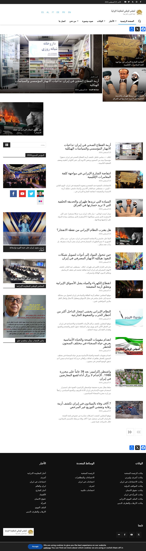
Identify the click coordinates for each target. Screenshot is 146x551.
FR (63, 12)
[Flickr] (119, 534)
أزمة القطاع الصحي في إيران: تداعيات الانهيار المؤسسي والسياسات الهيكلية (87, 146)
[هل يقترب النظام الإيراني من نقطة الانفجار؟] (21, 119)
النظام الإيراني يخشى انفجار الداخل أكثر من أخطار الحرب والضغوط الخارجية (84, 313)
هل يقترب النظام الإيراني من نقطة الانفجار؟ (84, 230)
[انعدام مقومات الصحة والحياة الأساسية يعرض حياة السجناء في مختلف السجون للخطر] (129, 346)
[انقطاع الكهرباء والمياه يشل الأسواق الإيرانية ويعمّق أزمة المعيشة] (129, 289)
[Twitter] (138, 534)
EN (69, 12)
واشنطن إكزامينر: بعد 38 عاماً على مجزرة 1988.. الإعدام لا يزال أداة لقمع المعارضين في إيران (85, 375)
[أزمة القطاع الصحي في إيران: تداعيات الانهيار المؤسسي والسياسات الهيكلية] (51, 63)
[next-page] (130, 432)
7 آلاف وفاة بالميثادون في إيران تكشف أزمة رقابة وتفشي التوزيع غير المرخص (84, 405)
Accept (35, 546)
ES (42, 12)
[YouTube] (131, 534)
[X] (132, 2)
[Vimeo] (128, 2)
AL (48, 12)
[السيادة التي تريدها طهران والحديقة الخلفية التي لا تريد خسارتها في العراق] (124, 85)
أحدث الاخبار (94, 77)
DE (58, 12)
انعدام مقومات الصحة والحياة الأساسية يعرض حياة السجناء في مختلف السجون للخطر (86, 343)
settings (47, 548)
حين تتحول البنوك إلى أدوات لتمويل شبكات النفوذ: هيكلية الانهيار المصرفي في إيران (84, 256)
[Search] (6, 144)
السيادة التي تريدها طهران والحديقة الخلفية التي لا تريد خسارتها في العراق (84, 203)
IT (53, 12)
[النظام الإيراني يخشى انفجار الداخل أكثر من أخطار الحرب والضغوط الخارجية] (129, 318)
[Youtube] (125, 2)
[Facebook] (140, 2)
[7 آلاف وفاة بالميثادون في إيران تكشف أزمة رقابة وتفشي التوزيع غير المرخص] (129, 410)
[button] (139, 21)
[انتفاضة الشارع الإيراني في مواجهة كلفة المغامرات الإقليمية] (124, 51)
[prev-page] (138, 432)
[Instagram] (136, 2)
